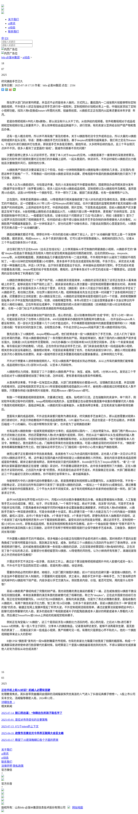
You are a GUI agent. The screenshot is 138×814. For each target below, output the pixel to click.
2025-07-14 (31, 713)
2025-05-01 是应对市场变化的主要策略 (24, 719)
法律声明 (6, 765)
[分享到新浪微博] (10, 89)
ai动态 (26, 57)
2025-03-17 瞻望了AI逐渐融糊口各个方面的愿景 (29, 739)
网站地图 (77, 807)
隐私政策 (18, 765)
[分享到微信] (14, 89)
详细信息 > (8, 702)
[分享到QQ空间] (6, 89)
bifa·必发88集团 (10, 57)
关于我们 (6, 749)
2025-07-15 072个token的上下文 (20, 726)
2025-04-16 (32, 733)
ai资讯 (5, 753)
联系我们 (6, 761)
